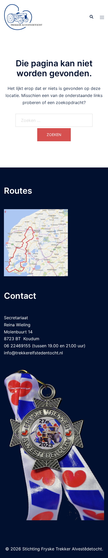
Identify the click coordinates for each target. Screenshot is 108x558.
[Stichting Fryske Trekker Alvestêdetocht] (23, 16)
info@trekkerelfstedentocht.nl (33, 352)
